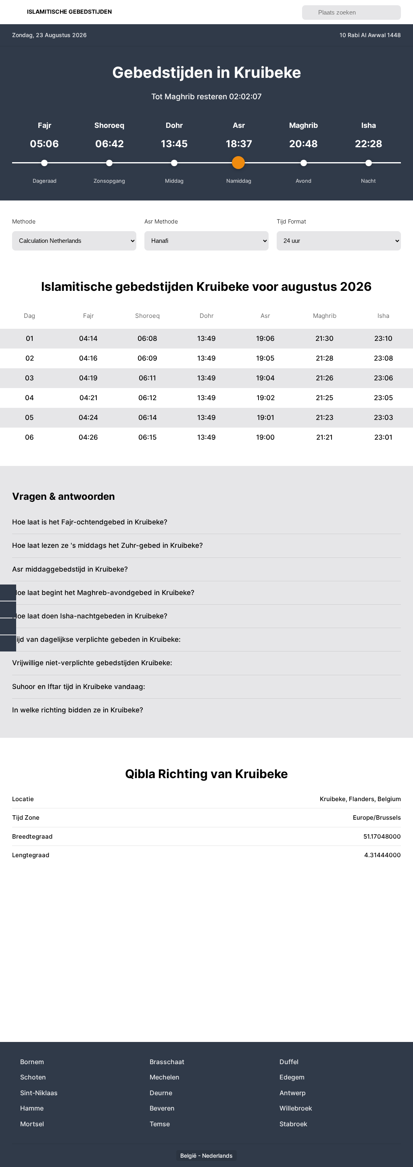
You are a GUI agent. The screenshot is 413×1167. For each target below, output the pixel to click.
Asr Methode (161, 221)
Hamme (32, 1108)
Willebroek (296, 1108)
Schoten (33, 1077)
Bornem (32, 1062)
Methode (23, 221)
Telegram (8, 626)
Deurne (161, 1093)
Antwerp (293, 1093)
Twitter (8, 609)
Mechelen (164, 1077)
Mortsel (32, 1124)
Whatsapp (8, 643)
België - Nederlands (206, 1155)
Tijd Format (291, 221)
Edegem (292, 1077)
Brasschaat (167, 1062)
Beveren (162, 1108)
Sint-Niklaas (39, 1093)
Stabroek (293, 1124)
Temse (160, 1124)
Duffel (289, 1062)
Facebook (8, 593)
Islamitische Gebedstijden (69, 11)
